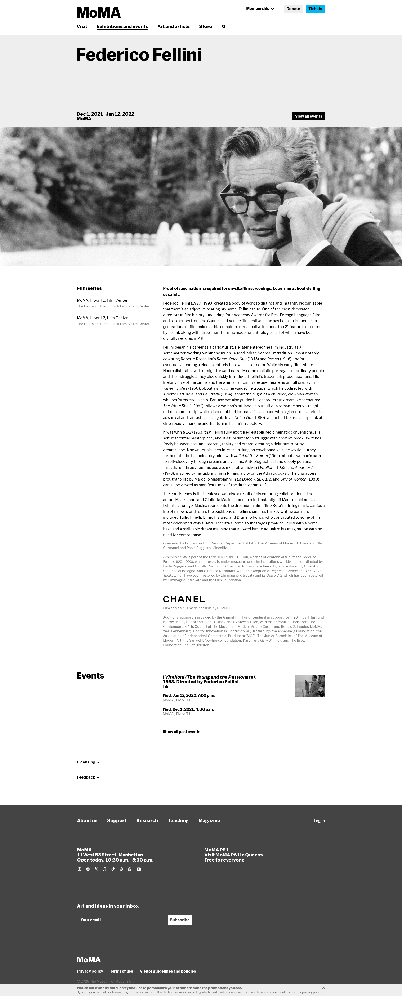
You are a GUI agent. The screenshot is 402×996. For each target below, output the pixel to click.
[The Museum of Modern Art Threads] (104, 869)
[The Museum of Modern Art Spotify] (121, 869)
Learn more (283, 288)
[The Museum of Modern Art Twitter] (96, 869)
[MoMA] (88, 959)
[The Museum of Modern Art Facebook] (88, 869)
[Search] (223, 26)
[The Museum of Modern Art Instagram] (79, 869)
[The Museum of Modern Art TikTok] (113, 869)
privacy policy (312, 992)
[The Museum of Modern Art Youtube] (139, 869)
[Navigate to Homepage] (98, 12)
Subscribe (180, 919)
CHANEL (224, 608)
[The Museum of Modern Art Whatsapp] (130, 869)
